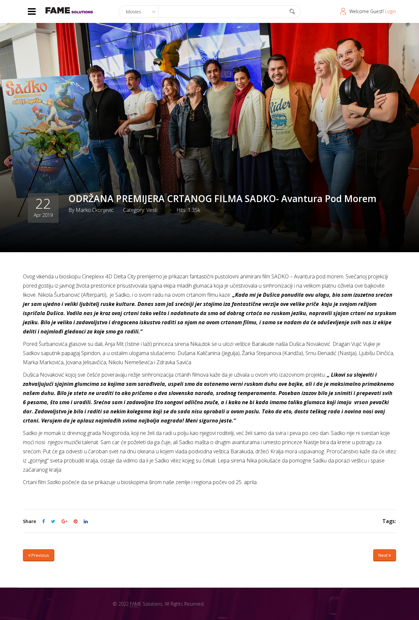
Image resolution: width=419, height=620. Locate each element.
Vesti (151, 210)
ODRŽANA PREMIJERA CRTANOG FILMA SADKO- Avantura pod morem (222, 198)
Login (390, 11)
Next (383, 555)
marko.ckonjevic (95, 210)
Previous (39, 555)
